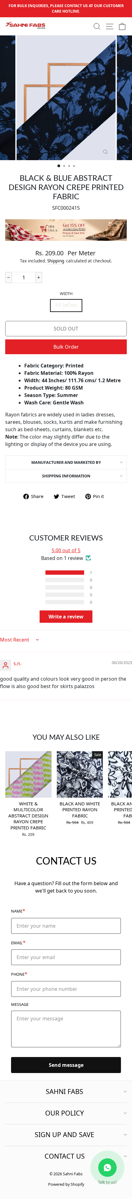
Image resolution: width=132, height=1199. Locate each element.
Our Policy (64, 1112)
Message (20, 1004)
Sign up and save (64, 1134)
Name (18, 910)
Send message (66, 1065)
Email (18, 942)
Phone (19, 973)
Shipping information (66, 476)
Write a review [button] (66, 616)
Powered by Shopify (66, 1184)
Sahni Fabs (64, 1091)
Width (66, 293)
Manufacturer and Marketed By (66, 462)
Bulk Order (66, 346)
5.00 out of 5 (66, 550)
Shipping (55, 261)
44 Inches (66, 305)
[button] (37, 572)
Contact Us (65, 1156)
